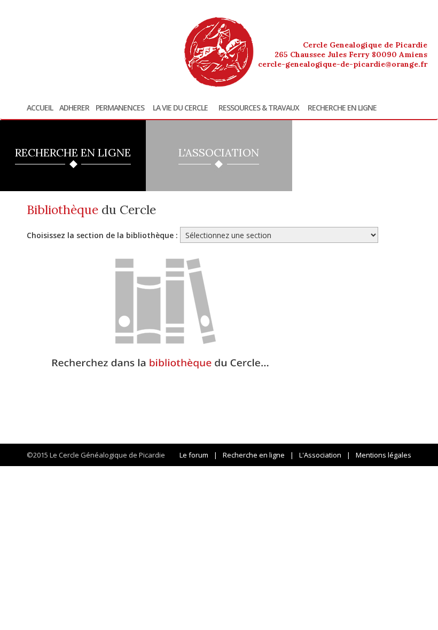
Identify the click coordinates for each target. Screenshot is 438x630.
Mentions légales (383, 455)
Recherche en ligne (342, 108)
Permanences (120, 108)
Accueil (40, 108)
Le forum (193, 455)
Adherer (74, 108)
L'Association (320, 455)
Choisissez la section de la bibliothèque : (102, 235)
